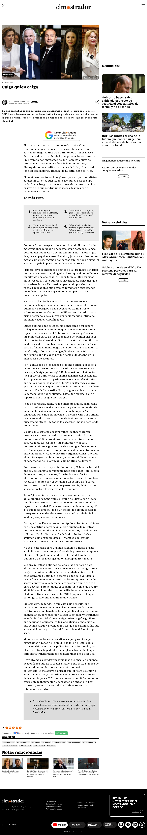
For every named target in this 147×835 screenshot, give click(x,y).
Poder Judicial (39, 746)
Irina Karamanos (73, 742)
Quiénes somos (51, 801)
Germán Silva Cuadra (21, 101)
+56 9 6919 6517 (7, 809)
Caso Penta (35, 742)
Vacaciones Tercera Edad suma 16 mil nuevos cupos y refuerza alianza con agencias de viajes (45, 229)
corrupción (46, 742)
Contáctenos (81, 807)
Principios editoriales (53, 806)
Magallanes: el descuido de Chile (121, 160)
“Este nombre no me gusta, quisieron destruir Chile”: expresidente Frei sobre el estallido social (81, 214)
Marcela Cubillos (89, 742)
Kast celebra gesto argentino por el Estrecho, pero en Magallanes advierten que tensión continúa (45, 215)
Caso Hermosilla (23, 742)
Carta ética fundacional (54, 804)
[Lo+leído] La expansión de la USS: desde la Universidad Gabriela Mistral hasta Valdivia (88, 772)
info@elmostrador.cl (19, 809)
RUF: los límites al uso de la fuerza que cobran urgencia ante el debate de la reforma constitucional (121, 140)
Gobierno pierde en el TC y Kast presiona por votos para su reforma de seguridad (122, 271)
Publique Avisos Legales (85, 805)
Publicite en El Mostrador (86, 802)
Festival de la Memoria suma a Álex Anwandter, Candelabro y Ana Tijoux (123, 257)
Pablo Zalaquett (25, 746)
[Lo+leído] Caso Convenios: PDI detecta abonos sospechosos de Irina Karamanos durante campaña (37, 773)
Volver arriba (6, 825)
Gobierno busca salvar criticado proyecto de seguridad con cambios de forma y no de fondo (120, 102)
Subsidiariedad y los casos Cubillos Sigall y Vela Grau (10, 772)
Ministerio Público (10, 746)
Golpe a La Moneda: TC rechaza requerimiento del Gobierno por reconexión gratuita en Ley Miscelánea (81, 229)
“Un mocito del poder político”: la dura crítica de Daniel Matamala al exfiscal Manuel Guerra (63, 773)
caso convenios (8, 742)
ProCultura (51, 746)
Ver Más (34, 102)
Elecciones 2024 (59, 742)
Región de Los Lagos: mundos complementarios (119, 169)
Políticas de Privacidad (54, 809)
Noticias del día (114, 222)
